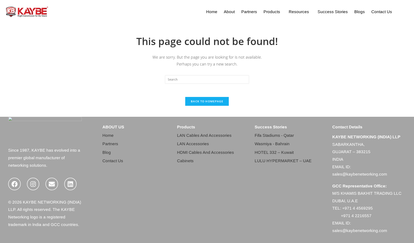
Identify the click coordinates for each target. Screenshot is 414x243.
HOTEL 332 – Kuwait (274, 152)
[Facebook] (14, 184)
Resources (299, 11)
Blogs (359, 11)
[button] (272, 11)
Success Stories (333, 11)
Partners (249, 11)
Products (271, 11)
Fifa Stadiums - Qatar (274, 135)
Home (211, 11)
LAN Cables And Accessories (204, 135)
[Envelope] (51, 184)
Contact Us (381, 11)
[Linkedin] (70, 184)
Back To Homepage (207, 101)
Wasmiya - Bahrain (272, 144)
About (229, 11)
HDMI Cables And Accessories (205, 152)
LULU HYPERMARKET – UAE (283, 161)
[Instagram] (33, 184)
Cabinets (185, 161)
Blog (106, 152)
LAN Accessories (193, 144)
